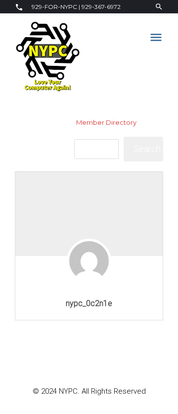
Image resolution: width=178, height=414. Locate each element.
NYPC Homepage (44, 122)
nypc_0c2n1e (89, 303)
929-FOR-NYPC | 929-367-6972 (75, 6)
